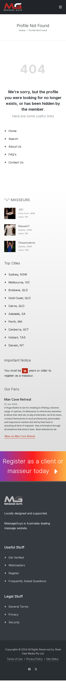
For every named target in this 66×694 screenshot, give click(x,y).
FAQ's (12, 154)
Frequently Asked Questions (27, 581)
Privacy (13, 614)
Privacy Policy (34, 658)
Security (14, 622)
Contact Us (15, 162)
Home (22, 30)
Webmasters (16, 565)
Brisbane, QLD (18, 290)
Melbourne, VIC (19, 282)
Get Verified (16, 557)
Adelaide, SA (17, 314)
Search (13, 139)
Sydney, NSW (17, 274)
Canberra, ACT (18, 329)
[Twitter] (36, 669)
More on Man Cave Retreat (20, 436)
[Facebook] (29, 669)
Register (13, 573)
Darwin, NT (16, 345)
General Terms (18, 606)
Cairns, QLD (16, 306)
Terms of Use (15, 658)
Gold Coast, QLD (19, 298)
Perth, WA (15, 321)
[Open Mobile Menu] (60, 7)
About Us (14, 146)
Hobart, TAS (17, 337)
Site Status (52, 658)
